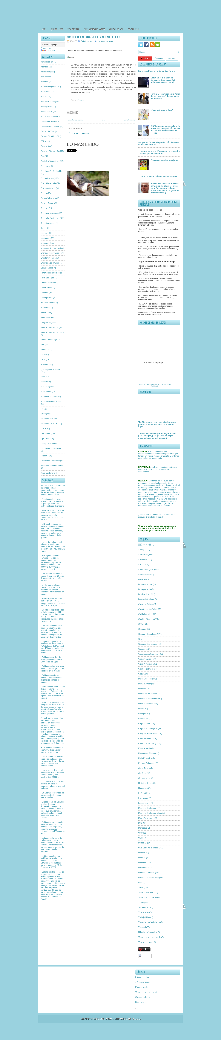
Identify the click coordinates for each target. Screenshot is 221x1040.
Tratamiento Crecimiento (51, 448)
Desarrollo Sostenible (50, 218)
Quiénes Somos (57, 29)
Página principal (142, 977)
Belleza (44, 96)
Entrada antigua (129, 120)
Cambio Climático (48, 136)
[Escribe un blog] (71, 112)
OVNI (43, 359)
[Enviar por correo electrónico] (68, 112)
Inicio (104, 120)
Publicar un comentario (79, 133)
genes (57, 567)
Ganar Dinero (46, 288)
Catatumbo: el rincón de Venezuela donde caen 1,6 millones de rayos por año (163, 80)
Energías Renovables (50, 253)
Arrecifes (44, 82)
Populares (145, 58)
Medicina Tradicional (49, 327)
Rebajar (44, 377)
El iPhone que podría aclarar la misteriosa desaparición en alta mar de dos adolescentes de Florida (165, 129)
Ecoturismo (46, 238)
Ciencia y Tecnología (50, 151)
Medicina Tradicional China (52, 332)
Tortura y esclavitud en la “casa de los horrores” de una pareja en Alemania (165, 96)
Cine (43, 156)
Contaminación (47, 178)
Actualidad (45, 72)
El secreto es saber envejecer (164, 160)
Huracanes (45, 307)
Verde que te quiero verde (94, 29)
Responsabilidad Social (51, 401)
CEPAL (44, 141)
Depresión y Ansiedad (50, 213)
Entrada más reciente (75, 120)
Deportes (44, 208)
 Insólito (47, 62)
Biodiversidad (46, 111)
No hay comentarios (106, 41)
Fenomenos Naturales (50, 273)
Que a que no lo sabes (50, 369)
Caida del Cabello (48, 121)
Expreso (80, 100)
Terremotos (45, 434)
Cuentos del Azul (116, 29)
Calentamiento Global (50, 126)
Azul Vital (161, 384)
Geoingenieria (46, 298)
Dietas (43, 228)
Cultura (44, 193)
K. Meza (137, 1019)
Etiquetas (159, 58)
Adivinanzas (46, 77)
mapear (44, 560)
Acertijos (44, 67)
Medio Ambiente (48, 340)
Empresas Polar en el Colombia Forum (156, 71)
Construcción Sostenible (51, 171)
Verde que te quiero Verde (52, 466)
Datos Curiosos (47, 198)
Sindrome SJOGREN (50, 424)
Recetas (44, 382)
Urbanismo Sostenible (50, 461)
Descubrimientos (48, 223)
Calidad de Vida (47, 131)
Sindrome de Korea (49, 419)
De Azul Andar (134, 29)
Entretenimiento (47, 258)
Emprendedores (47, 243)
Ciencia (44, 146)
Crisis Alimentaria (48, 183)
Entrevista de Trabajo (50, 263)
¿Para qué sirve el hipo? (162, 110)
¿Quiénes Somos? (143, 982)
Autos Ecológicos (48, 87)
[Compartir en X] (73, 112)
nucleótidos (46, 562)
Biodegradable (47, 106)
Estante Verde (73, 29)
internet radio (150, 384)
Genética (44, 293)
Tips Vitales (46, 438)
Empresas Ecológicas (50, 248)
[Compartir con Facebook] (76, 112)
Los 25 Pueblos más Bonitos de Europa (158, 176)
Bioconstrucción (48, 101)
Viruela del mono (48, 473)
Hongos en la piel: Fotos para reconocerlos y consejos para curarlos (160, 152)
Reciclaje (45, 387)
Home (44, 29)
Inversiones (46, 317)
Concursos (45, 166)
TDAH (43, 429)
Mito (42, 345)
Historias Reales (48, 302)
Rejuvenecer (46, 391)
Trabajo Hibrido (47, 443)
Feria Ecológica (47, 278)
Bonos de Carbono (49, 116)
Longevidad (46, 322)
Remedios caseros (49, 396)
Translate (51, 51)
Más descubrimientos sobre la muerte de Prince (94, 37)
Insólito (44, 312)
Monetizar (45, 349)
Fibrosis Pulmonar (48, 283)
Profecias (45, 364)
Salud (43, 414)
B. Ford (127, 1019)
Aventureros (46, 92)
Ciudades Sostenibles (50, 161)
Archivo (171, 58)
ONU (43, 354)
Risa (43, 409)
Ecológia (44, 233)
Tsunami (44, 456)
